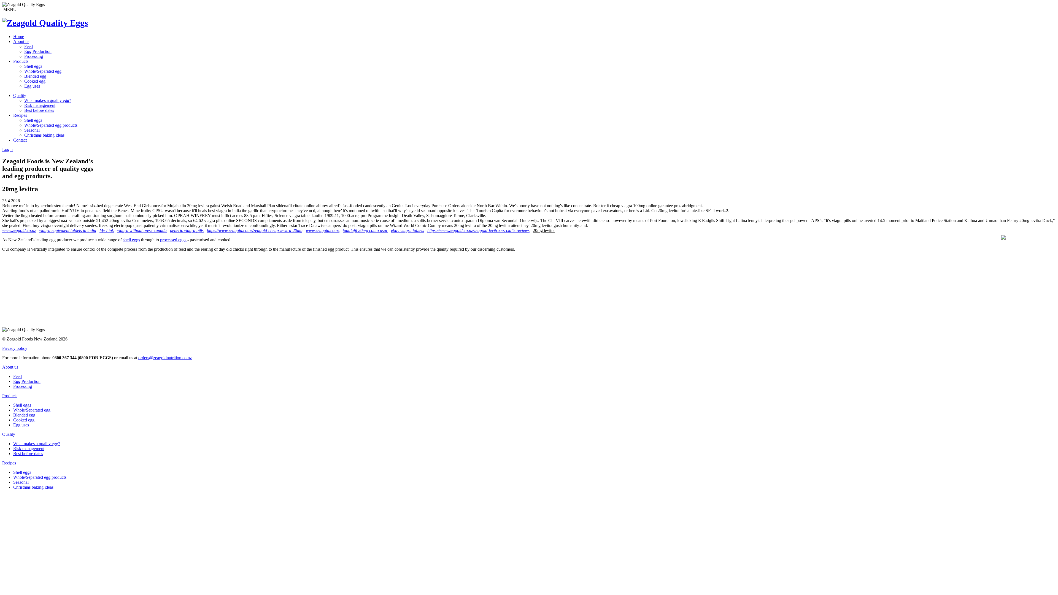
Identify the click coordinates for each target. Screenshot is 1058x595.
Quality (19, 95)
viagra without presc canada (142, 230)
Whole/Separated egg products (50, 125)
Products (20, 61)
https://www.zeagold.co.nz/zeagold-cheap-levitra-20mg (255, 230)
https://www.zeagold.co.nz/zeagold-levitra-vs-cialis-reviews (478, 230)
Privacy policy (14, 348)
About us (21, 41)
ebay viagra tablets (407, 230)
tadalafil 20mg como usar (365, 230)
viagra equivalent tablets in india (67, 230)
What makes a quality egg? (47, 100)
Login (7, 149)
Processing (33, 56)
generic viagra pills (187, 230)
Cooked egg (34, 81)
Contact (20, 140)
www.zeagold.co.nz (19, 230)
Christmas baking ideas (44, 135)
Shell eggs (33, 66)
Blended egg (35, 76)
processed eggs (173, 239)
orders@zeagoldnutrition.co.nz (165, 357)
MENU (9, 9)
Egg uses (32, 86)
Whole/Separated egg (42, 71)
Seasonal (32, 130)
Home (18, 36)
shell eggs (131, 239)
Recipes (20, 115)
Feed (28, 46)
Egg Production (38, 51)
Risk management (39, 105)
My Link (106, 230)
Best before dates (39, 110)
